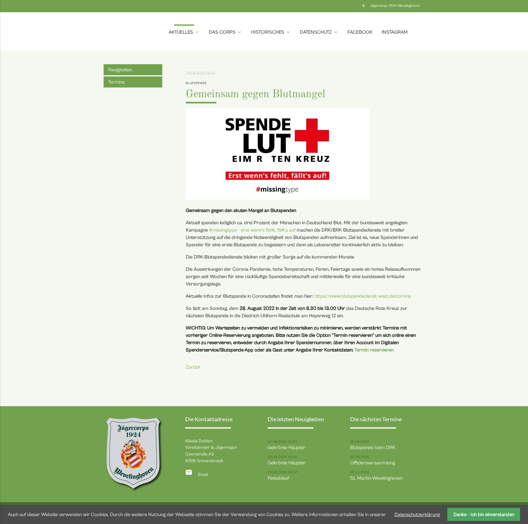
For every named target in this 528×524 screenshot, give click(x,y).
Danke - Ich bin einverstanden (483, 514)
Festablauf (278, 478)
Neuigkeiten (120, 69)
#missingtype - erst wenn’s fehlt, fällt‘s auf (252, 230)
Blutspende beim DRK (372, 447)
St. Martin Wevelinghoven (376, 478)
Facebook (359, 32)
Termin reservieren (374, 350)
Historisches (271, 32)
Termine (116, 82)
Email (203, 474)
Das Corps (225, 32)
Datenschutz (319, 32)
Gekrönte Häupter (287, 447)
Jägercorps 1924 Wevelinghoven (395, 6)
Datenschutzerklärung (417, 514)
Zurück (193, 367)
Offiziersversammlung (372, 462)
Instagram (395, 32)
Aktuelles (184, 32)
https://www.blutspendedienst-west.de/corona (362, 296)
